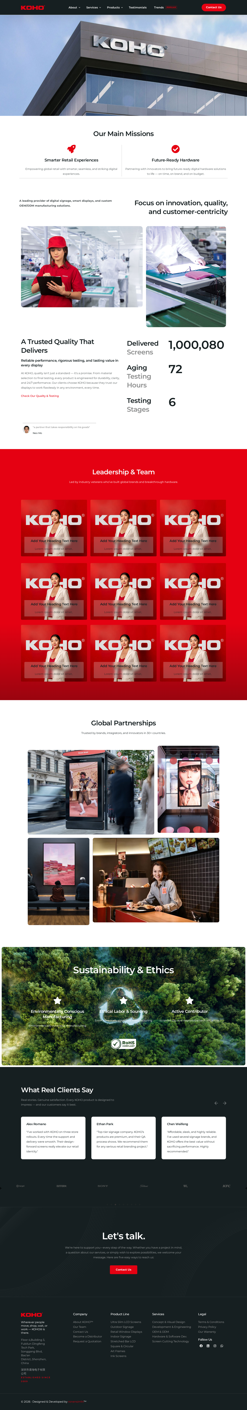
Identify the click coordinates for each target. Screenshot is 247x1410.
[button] (216, 1103)
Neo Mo (37, 433)
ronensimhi (76, 1401)
